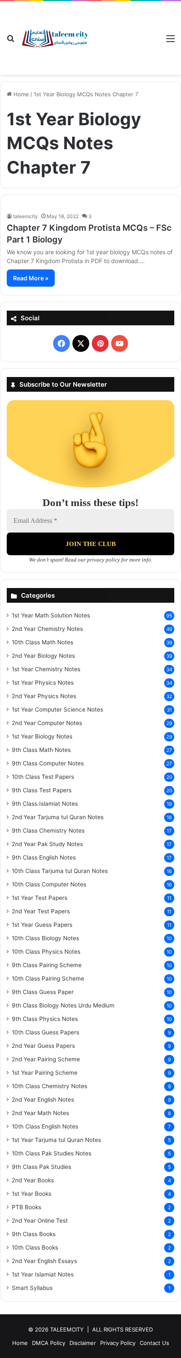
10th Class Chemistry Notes (49, 1086)
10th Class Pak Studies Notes (51, 1153)
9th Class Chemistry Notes (48, 830)
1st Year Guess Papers (42, 924)
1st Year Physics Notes (43, 682)
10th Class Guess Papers (45, 1032)
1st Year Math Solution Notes (51, 615)
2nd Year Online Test (40, 1220)
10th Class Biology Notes (45, 938)
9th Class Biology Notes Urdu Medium (63, 1005)
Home (20, 94)
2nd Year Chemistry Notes (47, 628)
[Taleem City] (54, 38)
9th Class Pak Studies (41, 1166)
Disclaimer (82, 1343)
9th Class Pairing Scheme (47, 965)
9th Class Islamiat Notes (45, 803)
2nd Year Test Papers (41, 911)
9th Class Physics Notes (45, 1018)
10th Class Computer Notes (49, 884)
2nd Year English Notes (43, 1099)
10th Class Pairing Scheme (48, 978)
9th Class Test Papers (42, 790)
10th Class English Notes (45, 1126)
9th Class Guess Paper (43, 992)
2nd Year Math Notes (40, 1113)
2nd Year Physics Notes (44, 696)
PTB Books (26, 1207)
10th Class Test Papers (43, 776)
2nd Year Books (33, 1180)
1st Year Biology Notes (42, 736)
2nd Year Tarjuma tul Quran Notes (58, 817)
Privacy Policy (118, 1343)
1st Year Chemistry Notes (46, 669)
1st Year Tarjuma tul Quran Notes (56, 1140)
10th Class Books (35, 1247)
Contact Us (154, 1343)
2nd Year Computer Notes (47, 723)
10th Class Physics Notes (46, 951)
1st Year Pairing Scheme (44, 1072)
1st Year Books (31, 1193)
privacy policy (103, 559)
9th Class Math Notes (41, 749)
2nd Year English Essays (44, 1261)
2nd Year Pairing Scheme (46, 1059)
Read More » (30, 278)
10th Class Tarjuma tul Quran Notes (60, 871)
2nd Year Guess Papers (43, 1045)
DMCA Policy (48, 1343)
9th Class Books (34, 1234)
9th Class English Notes (44, 857)
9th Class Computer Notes (48, 763)
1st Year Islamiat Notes (43, 1274)
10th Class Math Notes (42, 642)
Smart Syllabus (32, 1287)
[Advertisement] (124, 31)
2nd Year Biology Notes (43, 655)
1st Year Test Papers (39, 897)
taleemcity (25, 216)
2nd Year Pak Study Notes (47, 844)
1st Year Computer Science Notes (57, 709)
